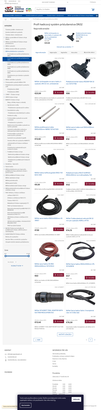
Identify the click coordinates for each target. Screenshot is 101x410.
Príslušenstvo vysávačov (15, 123)
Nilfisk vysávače (10, 46)
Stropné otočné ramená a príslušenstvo (17, 242)
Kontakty (55, 366)
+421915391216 (11, 357)
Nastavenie (26, 405)
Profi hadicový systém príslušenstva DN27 (18, 55)
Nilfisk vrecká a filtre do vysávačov (16, 49)
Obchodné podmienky (48, 2)
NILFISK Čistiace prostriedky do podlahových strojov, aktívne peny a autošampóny (16, 230)
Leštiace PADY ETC (12, 195)
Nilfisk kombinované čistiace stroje (16, 186)
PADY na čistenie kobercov (15, 206)
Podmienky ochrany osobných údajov (63, 356)
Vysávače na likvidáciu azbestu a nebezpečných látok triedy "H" (17, 130)
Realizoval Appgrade (90, 406)
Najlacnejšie (53, 53)
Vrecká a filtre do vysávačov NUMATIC (18, 141)
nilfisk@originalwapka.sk (14, 354)
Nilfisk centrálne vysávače (13, 80)
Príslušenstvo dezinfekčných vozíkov (19, 113)
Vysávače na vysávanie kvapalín (16, 138)
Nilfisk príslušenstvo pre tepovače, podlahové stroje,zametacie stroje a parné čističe (16, 171)
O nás (54, 361)
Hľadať (61, 9)
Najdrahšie (64, 53)
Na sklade (12, 262)
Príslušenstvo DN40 (13, 89)
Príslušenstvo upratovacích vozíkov (18, 108)
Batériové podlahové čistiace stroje (18, 157)
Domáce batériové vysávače (14, 32)
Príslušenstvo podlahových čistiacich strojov (19, 160)
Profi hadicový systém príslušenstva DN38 (18, 68)
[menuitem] (13, 15)
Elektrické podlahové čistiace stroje (18, 154)
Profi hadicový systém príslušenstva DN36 (18, 63)
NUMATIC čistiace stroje (13, 100)
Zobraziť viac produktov (64, 47)
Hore (38, 340)
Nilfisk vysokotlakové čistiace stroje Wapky (16, 38)
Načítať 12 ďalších (65, 334)
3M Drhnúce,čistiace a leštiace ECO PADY (17, 218)
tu (55, 400)
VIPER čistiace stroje (12, 97)
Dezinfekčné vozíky (13, 110)
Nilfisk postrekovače (12, 181)
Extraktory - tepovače (12, 164)
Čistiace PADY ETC (12, 201)
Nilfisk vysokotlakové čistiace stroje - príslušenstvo (17, 43)
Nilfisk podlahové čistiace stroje (15, 175)
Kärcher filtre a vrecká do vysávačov (16, 239)
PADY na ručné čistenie (14, 226)
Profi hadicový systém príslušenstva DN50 (18, 72)
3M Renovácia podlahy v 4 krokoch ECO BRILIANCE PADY (18, 222)
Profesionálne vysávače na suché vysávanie (17, 119)
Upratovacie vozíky (13, 105)
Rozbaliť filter (16, 266)
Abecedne (74, 53)
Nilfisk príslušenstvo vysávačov (15, 51)
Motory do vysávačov (12, 237)
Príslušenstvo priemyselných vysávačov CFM (17, 86)
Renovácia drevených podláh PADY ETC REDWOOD (18, 209)
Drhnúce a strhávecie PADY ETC (16, 198)
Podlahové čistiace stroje (15, 152)
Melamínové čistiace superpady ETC (18, 203)
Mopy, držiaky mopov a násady (16, 102)
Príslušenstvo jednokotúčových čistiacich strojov (16, 148)
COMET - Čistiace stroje (12, 95)
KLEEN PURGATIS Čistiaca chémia (15, 234)
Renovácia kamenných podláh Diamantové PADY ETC (16, 213)
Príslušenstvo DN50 (13, 92)
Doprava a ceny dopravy (59, 359)
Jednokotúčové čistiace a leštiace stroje (17, 144)
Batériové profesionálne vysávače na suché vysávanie (18, 126)
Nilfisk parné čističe (11, 183)
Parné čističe (9, 167)
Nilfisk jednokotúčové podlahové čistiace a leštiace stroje (18, 189)
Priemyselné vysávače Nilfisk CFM (15, 82)
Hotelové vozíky (12, 116)
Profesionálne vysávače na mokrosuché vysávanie (15, 134)
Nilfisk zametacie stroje (12, 178)
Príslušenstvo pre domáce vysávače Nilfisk (18, 76)
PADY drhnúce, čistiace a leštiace (15, 193)
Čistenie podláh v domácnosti (14, 30)
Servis (54, 364)
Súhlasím (76, 399)
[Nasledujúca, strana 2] (90, 340)
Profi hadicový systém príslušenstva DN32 (18, 59)
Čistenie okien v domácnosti (14, 35)
